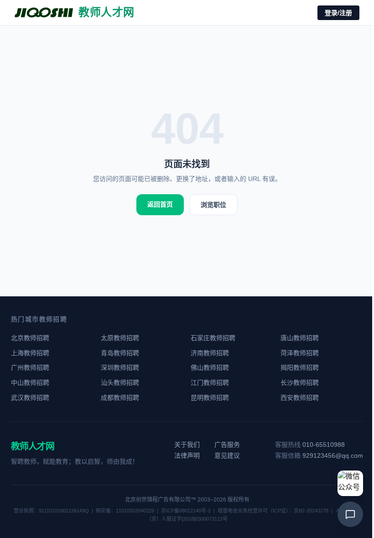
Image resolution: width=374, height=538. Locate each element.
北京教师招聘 (30, 337)
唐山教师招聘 (299, 337)
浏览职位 (213, 204)
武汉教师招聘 (30, 397)
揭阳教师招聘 (299, 367)
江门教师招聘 (210, 382)
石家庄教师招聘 (213, 337)
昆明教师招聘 (210, 397)
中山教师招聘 (30, 382)
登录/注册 (338, 12)
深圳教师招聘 (120, 367)
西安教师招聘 (299, 397)
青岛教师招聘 (120, 353)
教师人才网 (32, 446)
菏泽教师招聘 (299, 353)
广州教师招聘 (30, 367)
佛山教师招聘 (210, 367)
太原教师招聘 (120, 337)
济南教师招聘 (210, 353)
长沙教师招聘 (299, 382)
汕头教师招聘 (120, 382)
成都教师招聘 (120, 397)
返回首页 (160, 204)
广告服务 (227, 444)
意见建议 (227, 455)
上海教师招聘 (30, 353)
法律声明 (187, 455)
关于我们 (187, 444)
